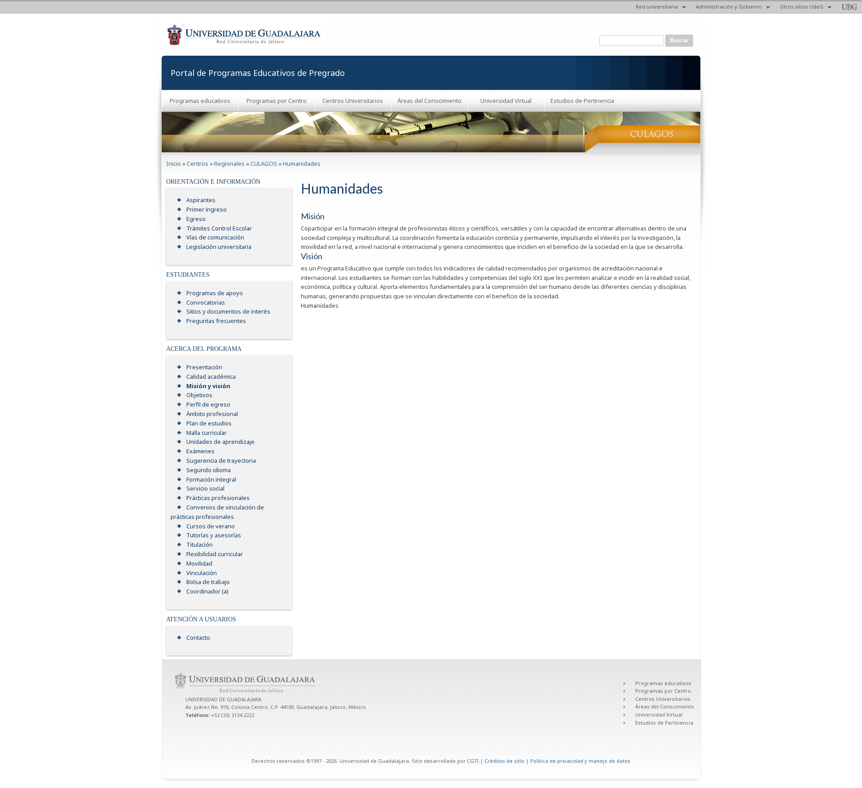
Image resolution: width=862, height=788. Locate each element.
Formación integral (211, 479)
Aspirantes (201, 200)
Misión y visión (208, 386)
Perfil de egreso (208, 404)
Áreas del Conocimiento (429, 101)
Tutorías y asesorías (213, 535)
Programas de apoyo (214, 293)
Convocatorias (205, 302)
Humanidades (302, 163)
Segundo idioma (208, 470)
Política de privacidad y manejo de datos (580, 760)
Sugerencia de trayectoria (221, 460)
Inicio (173, 163)
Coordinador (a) (207, 591)
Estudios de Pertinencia (582, 101)
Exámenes (200, 451)
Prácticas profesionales (218, 498)
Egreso (196, 219)
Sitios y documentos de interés (228, 311)
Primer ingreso (206, 209)
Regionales (229, 163)
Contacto (198, 637)
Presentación (204, 367)
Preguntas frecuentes (216, 321)
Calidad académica (211, 376)
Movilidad (199, 563)
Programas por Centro (276, 101)
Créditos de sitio (504, 760)
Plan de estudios (209, 423)
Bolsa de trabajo (208, 582)
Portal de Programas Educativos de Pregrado (258, 72)
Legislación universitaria (218, 247)
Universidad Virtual (506, 101)
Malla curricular (206, 433)
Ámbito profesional (212, 414)
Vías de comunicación (215, 237)
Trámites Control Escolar (219, 228)
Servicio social (205, 488)
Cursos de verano (210, 526)
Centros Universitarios (352, 101)
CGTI (473, 760)
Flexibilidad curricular (214, 554)
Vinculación (201, 573)
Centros (197, 163)
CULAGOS (264, 163)
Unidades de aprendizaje (220, 442)
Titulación (199, 544)
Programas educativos (200, 101)
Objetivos (199, 395)
